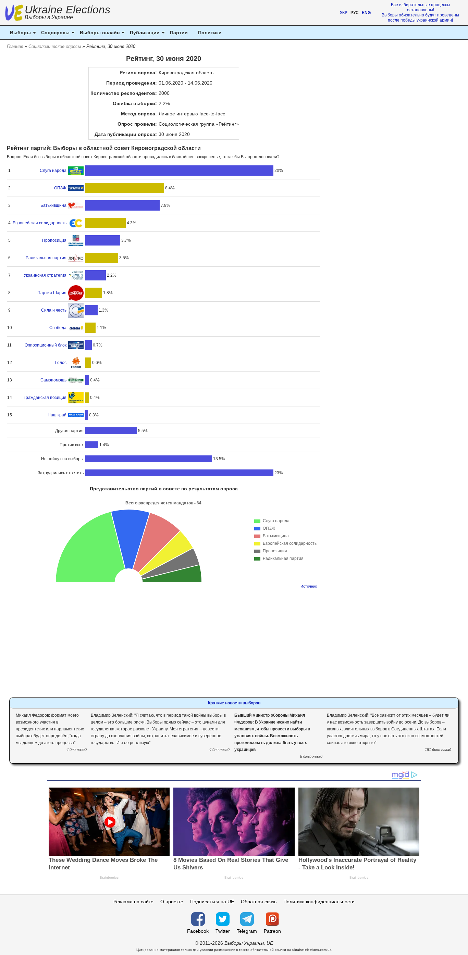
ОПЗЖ (60, 188)
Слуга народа (53, 170)
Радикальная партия (46, 257)
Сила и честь (53, 310)
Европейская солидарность (39, 223)
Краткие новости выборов (234, 703)
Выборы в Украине (49, 17)
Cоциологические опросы (54, 46)
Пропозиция (54, 240)
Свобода (57, 327)
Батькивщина (53, 205)
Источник (308, 586)
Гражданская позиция (45, 397)
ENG (366, 12)
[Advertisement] (163, 641)
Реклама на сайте (133, 901)
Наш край (57, 415)
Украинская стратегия (45, 275)
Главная (15, 46)
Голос (60, 362)
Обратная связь (258, 901)
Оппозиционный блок (45, 345)
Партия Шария (51, 292)
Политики (210, 32)
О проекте (171, 901)
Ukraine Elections (67, 13)
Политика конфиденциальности (319, 901)
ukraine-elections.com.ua (312, 950)
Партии (179, 32)
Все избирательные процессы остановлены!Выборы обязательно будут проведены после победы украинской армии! (420, 12)
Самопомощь (53, 380)
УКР (343, 12)
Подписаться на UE (212, 901)
